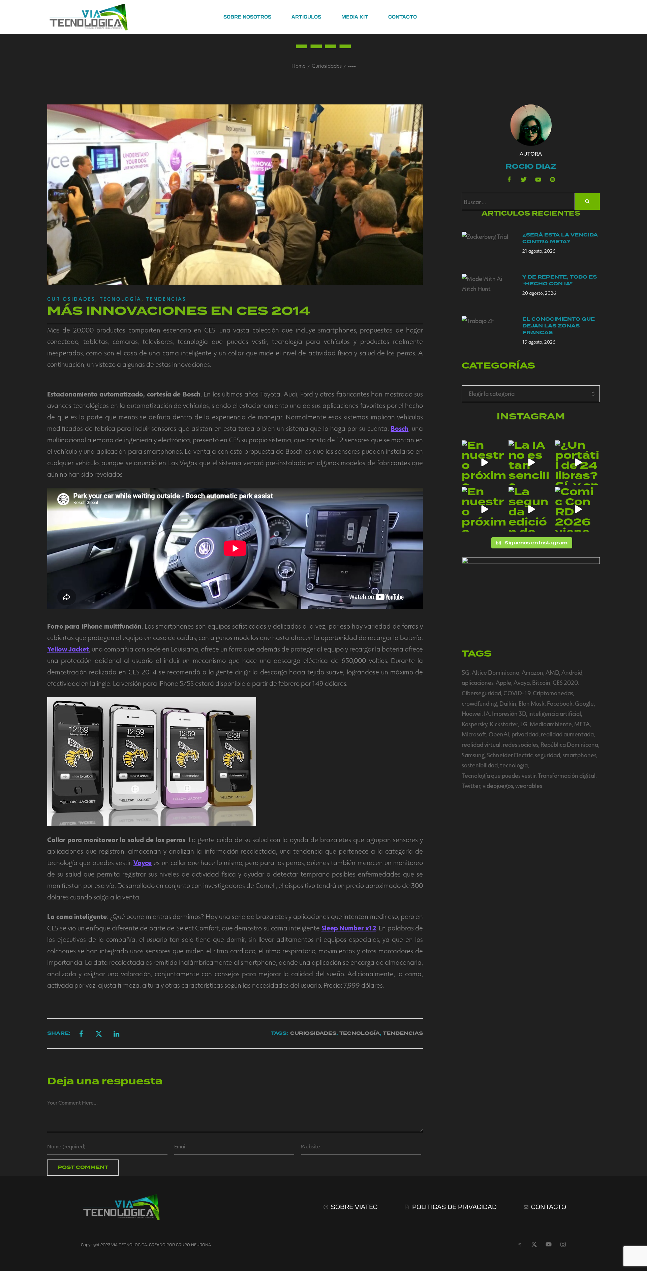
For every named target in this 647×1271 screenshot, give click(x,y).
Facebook (560, 703)
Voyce (142, 862)
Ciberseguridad (481, 693)
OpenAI (499, 734)
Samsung (473, 755)
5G (465, 672)
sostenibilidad (480, 765)
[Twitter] (524, 180)
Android (571, 672)
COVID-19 (516, 693)
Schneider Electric (509, 755)
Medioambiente (551, 724)
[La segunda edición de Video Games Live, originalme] (531, 509)
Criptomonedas (553, 693)
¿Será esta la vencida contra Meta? (560, 238)
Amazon (532, 672)
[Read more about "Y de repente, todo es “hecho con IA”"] (487, 289)
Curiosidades (327, 65)
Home (298, 65)
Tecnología (121, 299)
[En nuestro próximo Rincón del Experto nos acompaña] (484, 509)
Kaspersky (474, 724)
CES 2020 (565, 682)
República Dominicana (569, 744)
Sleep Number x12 (348, 928)
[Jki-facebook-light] (520, 1244)
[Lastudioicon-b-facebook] (509, 180)
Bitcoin (541, 682)
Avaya (522, 682)
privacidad (525, 734)
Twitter (471, 785)
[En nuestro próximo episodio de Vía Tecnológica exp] (484, 462)
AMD (552, 672)
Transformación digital (566, 775)
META (582, 724)
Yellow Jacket (68, 649)
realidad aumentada (567, 734)
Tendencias (166, 299)
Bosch (399, 428)
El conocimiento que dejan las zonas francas (558, 326)
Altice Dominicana (495, 672)
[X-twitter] (534, 1244)
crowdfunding (479, 703)
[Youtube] (538, 180)
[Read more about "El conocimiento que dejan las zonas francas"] (487, 331)
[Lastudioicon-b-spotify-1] (553, 180)
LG (523, 724)
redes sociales (520, 744)
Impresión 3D (509, 713)
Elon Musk (532, 703)
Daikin (507, 703)
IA (487, 713)
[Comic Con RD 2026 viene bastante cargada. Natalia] (577, 509)
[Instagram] (563, 1244)
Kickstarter (504, 724)
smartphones (579, 755)
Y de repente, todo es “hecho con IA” (559, 280)
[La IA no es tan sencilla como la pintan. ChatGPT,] (531, 462)
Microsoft (474, 734)
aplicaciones (477, 682)
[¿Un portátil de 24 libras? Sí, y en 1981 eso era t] (577, 462)
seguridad (547, 755)
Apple (503, 682)
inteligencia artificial (554, 713)
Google (584, 703)
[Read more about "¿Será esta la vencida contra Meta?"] (487, 247)
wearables (528, 785)
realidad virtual (481, 744)
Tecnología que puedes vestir (498, 775)
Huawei (472, 713)
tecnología (514, 765)
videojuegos (498, 785)
